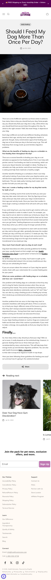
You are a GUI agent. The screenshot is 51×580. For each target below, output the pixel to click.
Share (27, 367)
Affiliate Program (37, 496)
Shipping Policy (8, 500)
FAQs (33, 485)
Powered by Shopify (25, 569)
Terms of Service (8, 508)
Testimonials (6, 533)
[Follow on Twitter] (11, 562)
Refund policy (6, 572)
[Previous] (2, 3)
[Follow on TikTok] (23, 562)
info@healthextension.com (17, 552)
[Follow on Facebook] (5, 562)
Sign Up (44, 464)
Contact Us (35, 481)
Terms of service (30, 572)
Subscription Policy (9, 504)
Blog (4, 541)
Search (4, 537)
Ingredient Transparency (7, 524)
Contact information (11, 574)
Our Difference (7, 519)
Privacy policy (18, 572)
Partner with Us (37, 489)
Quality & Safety (8, 529)
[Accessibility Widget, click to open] (3, 576)
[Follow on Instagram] (17, 562)
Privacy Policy (7, 489)
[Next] (48, 3)
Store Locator (36, 492)
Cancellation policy (26, 574)
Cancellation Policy (9, 485)
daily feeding (25, 24)
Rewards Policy (8, 496)
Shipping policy (42, 572)
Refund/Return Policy (10, 492)
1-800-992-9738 (12, 556)
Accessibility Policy (9, 481)
